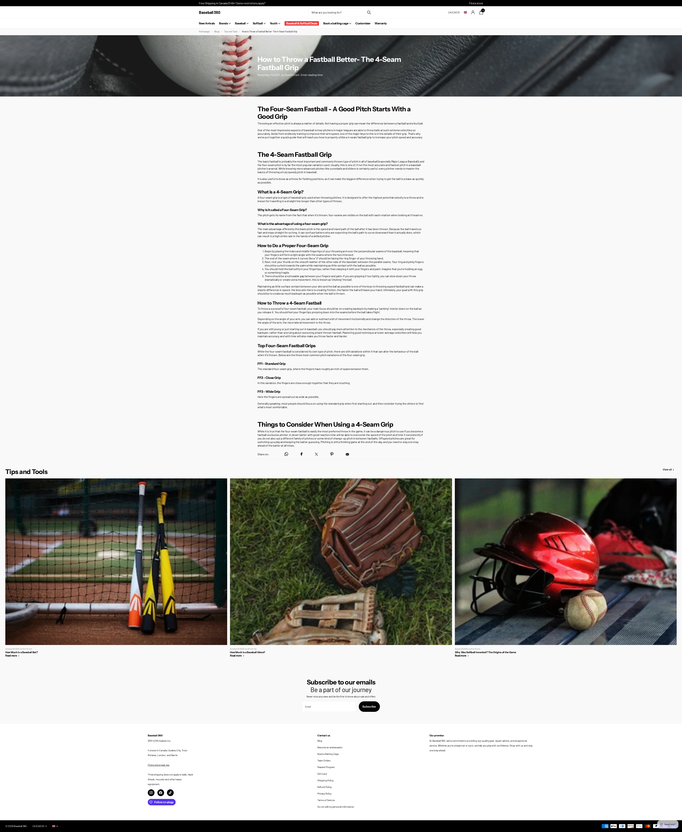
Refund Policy (324, 786)
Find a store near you (158, 764)
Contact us (323, 735)
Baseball (240, 23)
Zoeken (369, 12)
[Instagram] (151, 792)
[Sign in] (473, 12)
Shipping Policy (325, 780)
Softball (258, 23)
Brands (223, 23)
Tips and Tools (230, 31)
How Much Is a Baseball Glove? (341, 569)
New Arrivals (207, 23)
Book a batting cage (335, 23)
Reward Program (326, 767)
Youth (274, 23)
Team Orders (324, 760)
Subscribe (369, 706)
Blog (319, 740)
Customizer (362, 23)
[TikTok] (170, 792)
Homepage (204, 31)
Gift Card (322, 773)
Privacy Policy (324, 793)
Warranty (381, 23)
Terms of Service (326, 800)
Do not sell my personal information (335, 806)
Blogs (217, 31)
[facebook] (160, 792)
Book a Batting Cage (328, 753)
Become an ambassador (329, 747)
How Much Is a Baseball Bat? (116, 569)
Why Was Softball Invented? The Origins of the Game (566, 569)
